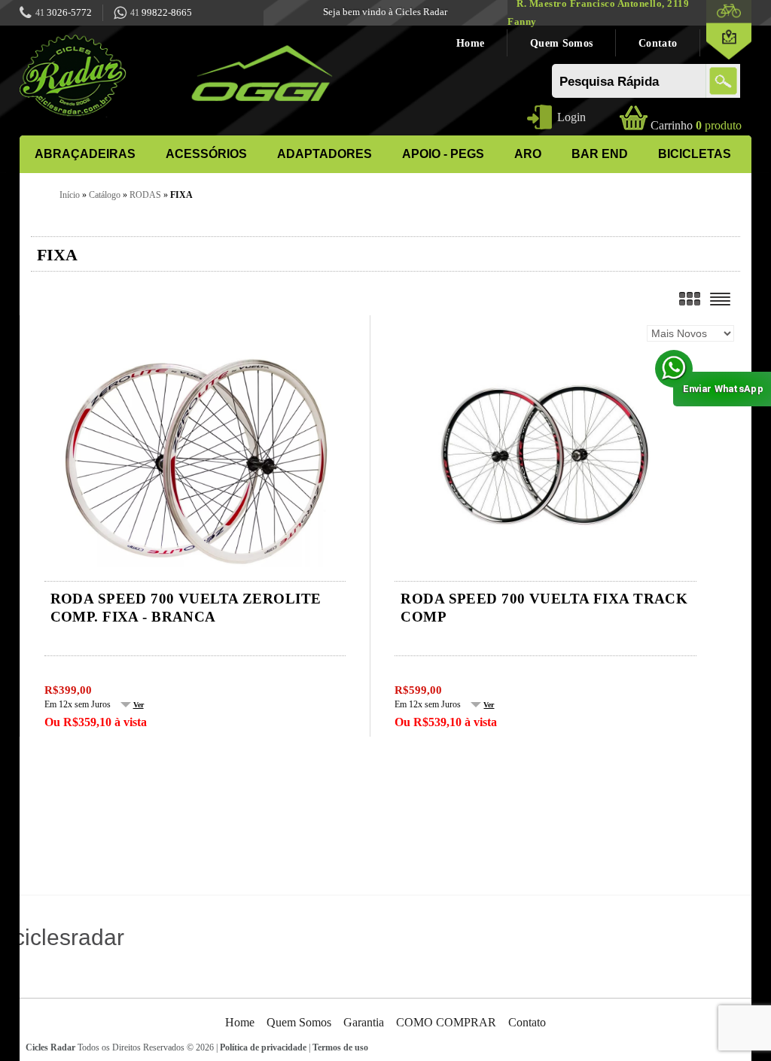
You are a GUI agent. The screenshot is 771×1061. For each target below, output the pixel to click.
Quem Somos (561, 43)
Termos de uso (340, 1047)
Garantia (363, 1022)
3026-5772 (63, 12)
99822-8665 (161, 12)
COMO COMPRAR (446, 1022)
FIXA (181, 195)
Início (69, 195)
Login (571, 117)
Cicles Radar (50, 1047)
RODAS (145, 195)
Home (470, 43)
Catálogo (104, 195)
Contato (657, 43)
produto (696, 125)
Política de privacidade (263, 1047)
